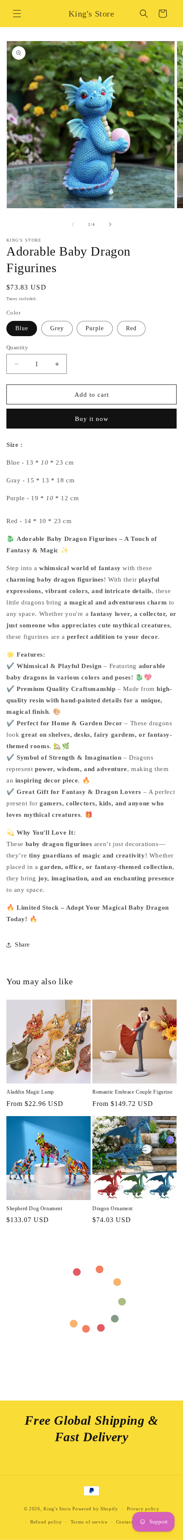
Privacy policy (143, 1508)
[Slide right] (110, 224)
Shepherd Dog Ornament (34, 1208)
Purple (95, 328)
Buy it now (92, 418)
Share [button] (22, 944)
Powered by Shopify (95, 1508)
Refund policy (46, 1521)
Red (131, 328)
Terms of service (89, 1521)
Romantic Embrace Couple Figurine (132, 1092)
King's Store (57, 1508)
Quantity (17, 347)
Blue (21, 328)
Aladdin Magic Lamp (30, 1092)
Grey (57, 328)
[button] (17, 13)
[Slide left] (72, 224)
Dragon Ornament (112, 1208)
